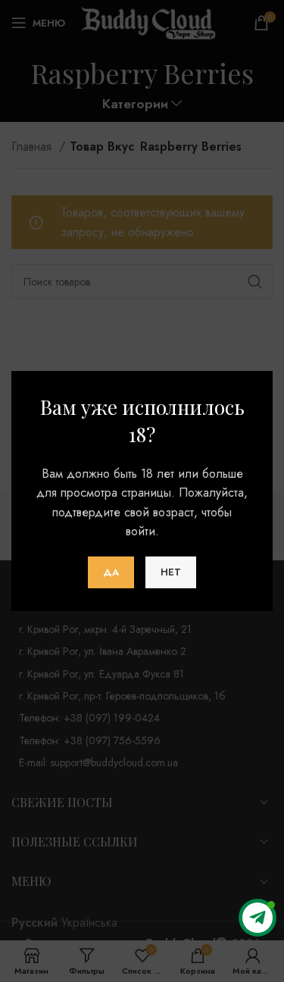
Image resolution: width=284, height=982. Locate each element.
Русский (34, 922)
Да (111, 572)
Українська (89, 922)
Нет (171, 572)
